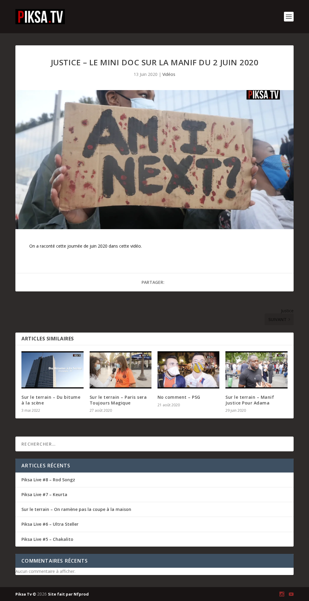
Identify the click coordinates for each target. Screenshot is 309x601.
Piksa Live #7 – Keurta (44, 494)
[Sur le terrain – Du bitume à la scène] (52, 369)
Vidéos (168, 74)
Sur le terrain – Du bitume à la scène (50, 399)
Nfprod (81, 594)
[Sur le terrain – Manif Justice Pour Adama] (256, 369)
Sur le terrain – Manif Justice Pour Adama (249, 399)
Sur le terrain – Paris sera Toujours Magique (118, 399)
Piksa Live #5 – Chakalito (47, 539)
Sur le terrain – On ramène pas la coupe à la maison (76, 509)
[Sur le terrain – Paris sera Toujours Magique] (120, 369)
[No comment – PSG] (188, 369)
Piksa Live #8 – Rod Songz (48, 479)
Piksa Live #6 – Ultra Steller (49, 524)
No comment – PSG (179, 397)
